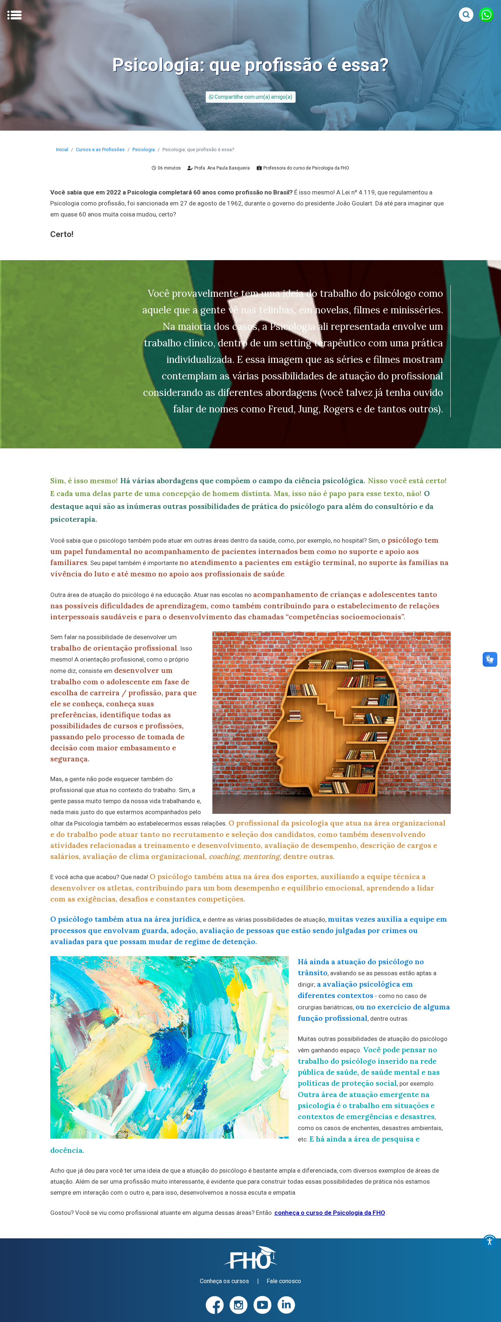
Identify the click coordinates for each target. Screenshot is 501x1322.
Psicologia (143, 149)
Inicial (62, 149)
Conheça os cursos (224, 1281)
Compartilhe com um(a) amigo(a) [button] (252, 97)
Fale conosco (284, 1281)
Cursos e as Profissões (100, 149)
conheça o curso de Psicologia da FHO (329, 1212)
